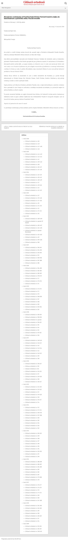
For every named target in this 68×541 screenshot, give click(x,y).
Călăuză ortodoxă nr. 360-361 (33, 314)
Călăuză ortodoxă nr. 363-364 (33, 307)
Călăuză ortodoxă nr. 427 (32, 182)
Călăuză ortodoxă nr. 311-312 (33, 410)
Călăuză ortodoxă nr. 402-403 (33, 234)
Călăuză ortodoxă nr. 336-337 (33, 363)
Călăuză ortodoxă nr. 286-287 (33, 464)
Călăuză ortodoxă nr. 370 (32, 294)
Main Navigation (6, 7)
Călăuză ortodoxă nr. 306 (32, 418)
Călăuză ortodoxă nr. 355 (32, 325)
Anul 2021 (26, 245)
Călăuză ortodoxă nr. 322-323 (33, 389)
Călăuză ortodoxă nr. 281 (32, 474)
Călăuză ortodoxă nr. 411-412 (33, 211)
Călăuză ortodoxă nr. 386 (32, 263)
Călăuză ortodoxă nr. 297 (32, 441)
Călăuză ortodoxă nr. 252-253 (33, 526)
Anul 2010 (26, 503)
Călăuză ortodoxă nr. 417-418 (33, 200)
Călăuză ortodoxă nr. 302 (32, 428)
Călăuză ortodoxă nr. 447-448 (33, 146)
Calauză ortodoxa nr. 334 (32, 369)
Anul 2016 (26, 361)
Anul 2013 (26, 431)
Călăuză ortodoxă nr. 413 (32, 208)
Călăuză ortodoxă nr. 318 (32, 397)
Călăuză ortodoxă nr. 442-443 (33, 157)
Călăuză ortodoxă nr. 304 (32, 423)
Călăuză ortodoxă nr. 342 (32, 351)
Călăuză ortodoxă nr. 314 (32, 402)
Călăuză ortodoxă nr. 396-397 (33, 247)
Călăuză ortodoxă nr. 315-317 (33, 400)
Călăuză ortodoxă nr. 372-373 (33, 289)
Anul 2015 (26, 384)
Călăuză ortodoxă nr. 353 (32, 330)
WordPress (18, 539)
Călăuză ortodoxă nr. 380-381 (33, 273)
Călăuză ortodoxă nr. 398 (32, 242)
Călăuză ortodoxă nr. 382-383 (33, 271)
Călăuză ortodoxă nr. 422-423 (33, 190)
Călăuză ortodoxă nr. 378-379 (33, 276)
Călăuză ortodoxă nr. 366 (32, 301)
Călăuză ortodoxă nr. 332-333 (33, 371)
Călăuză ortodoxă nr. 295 (32, 446)
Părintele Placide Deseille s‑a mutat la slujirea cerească (51, 127)
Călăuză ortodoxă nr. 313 (32, 407)
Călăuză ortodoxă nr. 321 (32, 392)
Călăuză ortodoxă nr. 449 (32, 144)
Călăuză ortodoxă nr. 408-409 (33, 218)
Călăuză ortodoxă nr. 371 (32, 291)
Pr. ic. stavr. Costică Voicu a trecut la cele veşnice (18, 127)
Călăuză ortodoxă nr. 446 (32, 149)
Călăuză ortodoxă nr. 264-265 (33, 505)
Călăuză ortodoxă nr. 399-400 (33, 240)
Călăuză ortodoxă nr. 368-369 (33, 296)
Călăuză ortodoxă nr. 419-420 (33, 198)
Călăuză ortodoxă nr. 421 (32, 195)
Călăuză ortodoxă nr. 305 (32, 420)
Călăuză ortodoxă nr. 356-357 (33, 322)
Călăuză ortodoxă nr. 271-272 (33, 492)
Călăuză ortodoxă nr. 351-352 (33, 332)
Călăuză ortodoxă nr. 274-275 (33, 487)
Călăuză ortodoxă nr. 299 (32, 436)
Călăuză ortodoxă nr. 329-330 (33, 376)
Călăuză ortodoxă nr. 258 (32, 513)
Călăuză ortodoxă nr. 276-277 (33, 485)
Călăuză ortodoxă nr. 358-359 (33, 317)
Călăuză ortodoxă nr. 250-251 (33, 529)
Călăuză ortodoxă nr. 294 (32, 449)
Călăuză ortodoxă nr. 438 (32, 164)
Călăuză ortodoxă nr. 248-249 (33, 531)
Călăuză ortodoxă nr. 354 (32, 327)
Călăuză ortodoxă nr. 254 (32, 521)
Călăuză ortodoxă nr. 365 (32, 304)
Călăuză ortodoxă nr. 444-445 (33, 154)
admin (23, 22)
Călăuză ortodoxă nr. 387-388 (33, 260)
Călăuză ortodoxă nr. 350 (32, 335)
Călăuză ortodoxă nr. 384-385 (33, 268)
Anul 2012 (26, 459)
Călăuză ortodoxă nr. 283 (32, 469)
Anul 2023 (26, 193)
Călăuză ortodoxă (34, 2)
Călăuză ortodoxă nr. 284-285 (33, 467)
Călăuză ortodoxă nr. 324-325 (33, 387)
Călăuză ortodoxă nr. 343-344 (33, 348)
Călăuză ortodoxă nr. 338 (32, 358)
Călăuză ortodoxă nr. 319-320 (33, 394)
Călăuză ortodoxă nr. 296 (32, 443)
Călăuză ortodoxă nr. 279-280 (33, 477)
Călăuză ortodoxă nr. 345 (32, 345)
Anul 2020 (26, 265)
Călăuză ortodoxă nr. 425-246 (33, 185)
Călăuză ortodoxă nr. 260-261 (33, 516)
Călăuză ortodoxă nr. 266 (32, 498)
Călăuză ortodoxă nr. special (33, 320)
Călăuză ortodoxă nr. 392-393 (33, 252)
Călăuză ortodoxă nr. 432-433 (33, 175)
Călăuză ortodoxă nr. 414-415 (33, 206)
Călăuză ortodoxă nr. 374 (32, 283)
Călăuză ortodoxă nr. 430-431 (33, 177)
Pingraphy (4, 539)
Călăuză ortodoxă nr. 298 (32, 438)
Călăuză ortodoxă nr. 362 (32, 309)
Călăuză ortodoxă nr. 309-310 (33, 412)
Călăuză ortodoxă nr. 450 (32, 141)
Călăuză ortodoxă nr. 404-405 (33, 228)
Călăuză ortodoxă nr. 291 (32, 454)
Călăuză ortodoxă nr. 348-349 (33, 340)
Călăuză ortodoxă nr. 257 (32, 518)
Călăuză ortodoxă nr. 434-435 (33, 169)
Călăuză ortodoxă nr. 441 (32, 159)
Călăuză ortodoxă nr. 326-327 (33, 382)
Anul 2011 (26, 482)
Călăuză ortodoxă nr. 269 (32, 495)
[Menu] (2, 3)
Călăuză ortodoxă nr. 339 (32, 356)
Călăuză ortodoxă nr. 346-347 (33, 343)
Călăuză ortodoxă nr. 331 (32, 374)
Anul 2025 (26, 151)
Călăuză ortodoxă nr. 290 (32, 456)
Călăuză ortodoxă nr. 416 (32, 203)
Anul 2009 (26, 523)
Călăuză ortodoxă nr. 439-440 (33, 162)
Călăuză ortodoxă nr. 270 (32, 490)
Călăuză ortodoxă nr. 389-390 (33, 258)
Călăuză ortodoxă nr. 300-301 (33, 433)
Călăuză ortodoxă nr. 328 (32, 379)
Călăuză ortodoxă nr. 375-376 (33, 281)
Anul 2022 (26, 216)
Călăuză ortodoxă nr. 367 (32, 299)
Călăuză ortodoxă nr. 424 (32, 187)
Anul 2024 (26, 172)
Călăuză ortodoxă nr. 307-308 (33, 415)
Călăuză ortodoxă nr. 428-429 (33, 180)
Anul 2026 (26, 138)
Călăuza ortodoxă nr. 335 (32, 366)
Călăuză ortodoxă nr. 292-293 (33, 451)
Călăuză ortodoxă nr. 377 (32, 278)
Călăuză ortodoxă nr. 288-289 (33, 462)
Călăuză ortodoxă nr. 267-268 (33, 500)
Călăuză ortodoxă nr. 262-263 (33, 508)
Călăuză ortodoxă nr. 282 (32, 472)
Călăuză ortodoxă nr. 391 (32, 255)
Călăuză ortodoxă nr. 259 (32, 511)
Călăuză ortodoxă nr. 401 (32, 237)
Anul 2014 (26, 405)
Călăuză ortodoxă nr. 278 (32, 480)
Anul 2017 (26, 338)
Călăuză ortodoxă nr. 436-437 (33, 167)
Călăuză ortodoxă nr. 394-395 (33, 250)
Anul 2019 (26, 286)
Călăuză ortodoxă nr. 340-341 (33, 353)
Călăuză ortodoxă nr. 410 (32, 213)
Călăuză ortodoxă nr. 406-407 (33, 225)
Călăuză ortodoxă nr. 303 (32, 425)
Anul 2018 (26, 312)
